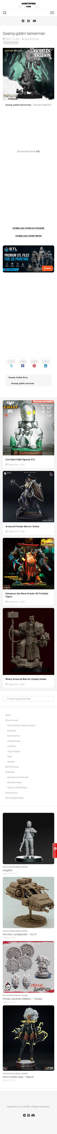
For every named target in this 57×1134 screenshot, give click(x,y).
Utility (9, 756)
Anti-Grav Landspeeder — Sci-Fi (20, 934)
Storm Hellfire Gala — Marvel (18, 1076)
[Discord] (34, 21)
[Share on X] (11, 363)
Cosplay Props (13, 741)
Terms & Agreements (14, 798)
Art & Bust (11, 731)
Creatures (11, 746)
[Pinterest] (28, 21)
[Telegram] (23, 21)
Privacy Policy (11, 793)
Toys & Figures (13, 751)
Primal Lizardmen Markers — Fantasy (22, 998)
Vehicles (11, 762)
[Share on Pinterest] (34, 363)
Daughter (8, 870)
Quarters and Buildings (17, 787)
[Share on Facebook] (23, 363)
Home (8, 715)
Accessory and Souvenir (18, 777)
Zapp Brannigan (31, 39)
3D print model (11, 42)
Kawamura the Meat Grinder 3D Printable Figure (27, 595)
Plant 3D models (14, 782)
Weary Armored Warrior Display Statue (26, 679)
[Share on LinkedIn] (45, 363)
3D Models (10, 772)
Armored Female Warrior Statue (22, 526)
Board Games (13, 736)
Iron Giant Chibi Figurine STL (20, 459)
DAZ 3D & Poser (12, 767)
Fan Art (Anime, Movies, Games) (21, 725)
